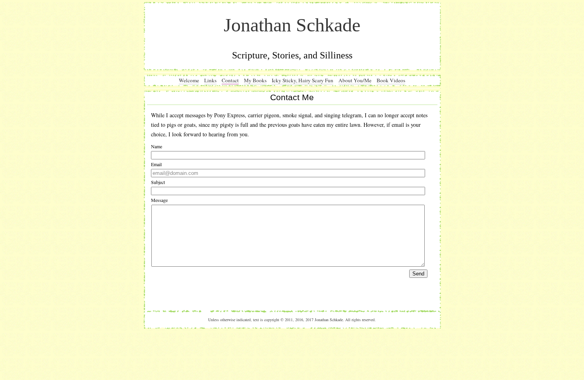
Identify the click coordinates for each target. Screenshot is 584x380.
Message (159, 200)
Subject (158, 182)
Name (156, 146)
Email (156, 164)
